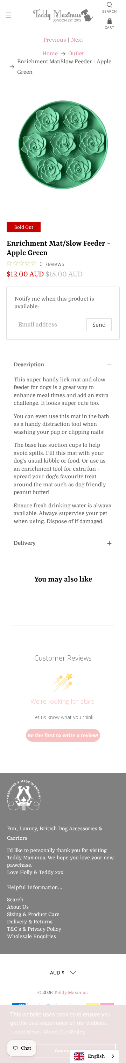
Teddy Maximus (71, 992)
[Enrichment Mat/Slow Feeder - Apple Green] (63, 145)
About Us (18, 907)
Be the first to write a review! (63, 735)
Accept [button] (63, 1050)
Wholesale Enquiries (31, 936)
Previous (54, 40)
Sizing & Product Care (33, 914)
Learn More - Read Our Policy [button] (48, 1032)
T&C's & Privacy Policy (34, 929)
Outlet (76, 53)
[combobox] (94, 1056)
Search (15, 899)
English (96, 1056)
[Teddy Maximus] (62, 16)
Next (77, 40)
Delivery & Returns (29, 921)
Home (50, 53)
